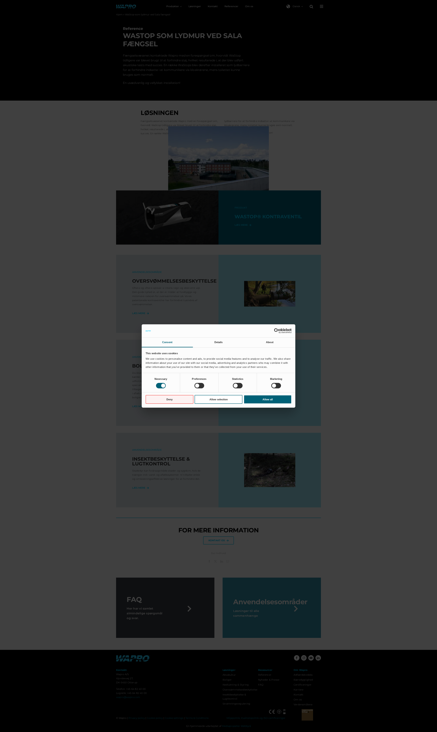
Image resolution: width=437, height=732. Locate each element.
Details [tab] (218, 342)
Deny (169, 399)
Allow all (268, 399)
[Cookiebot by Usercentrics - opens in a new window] (277, 330)
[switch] (199, 385)
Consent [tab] (167, 342)
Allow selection (218, 399)
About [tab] (269, 342)
